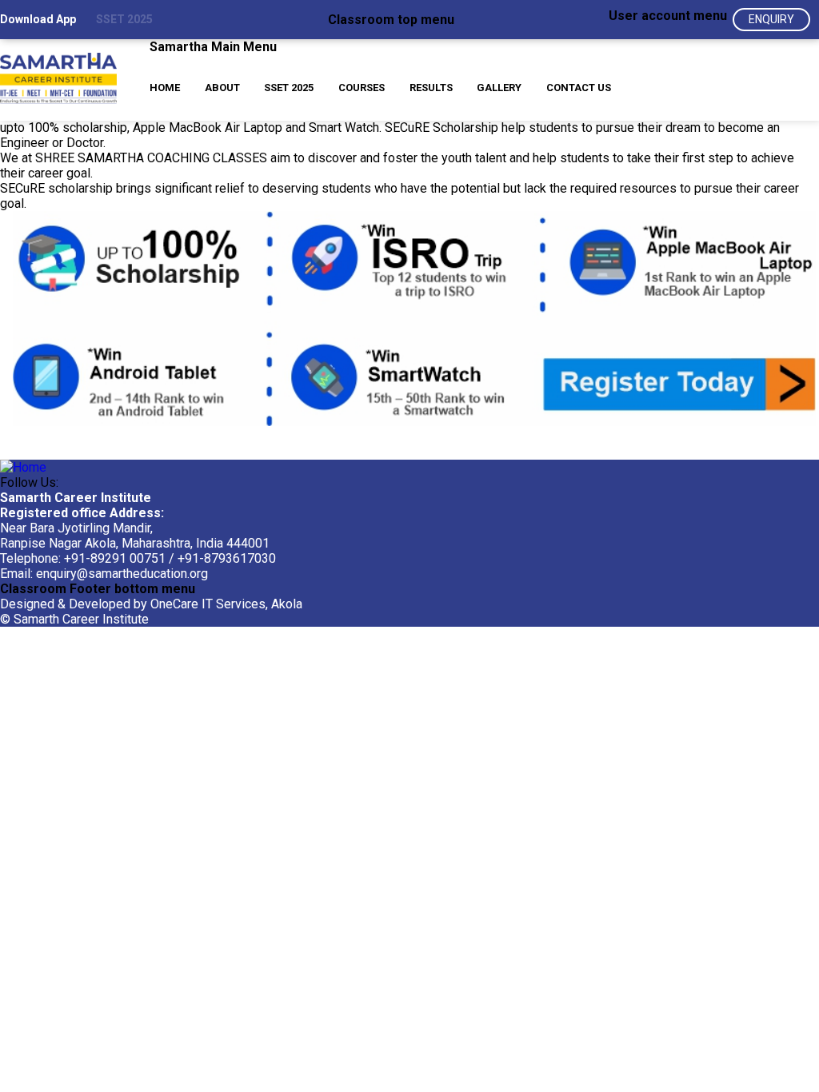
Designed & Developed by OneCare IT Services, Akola (151, 604)
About (222, 88)
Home (165, 88)
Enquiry (771, 19)
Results (431, 88)
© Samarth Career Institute (74, 619)
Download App (38, 19)
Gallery (499, 88)
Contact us (578, 88)
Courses (361, 88)
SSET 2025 (124, 19)
